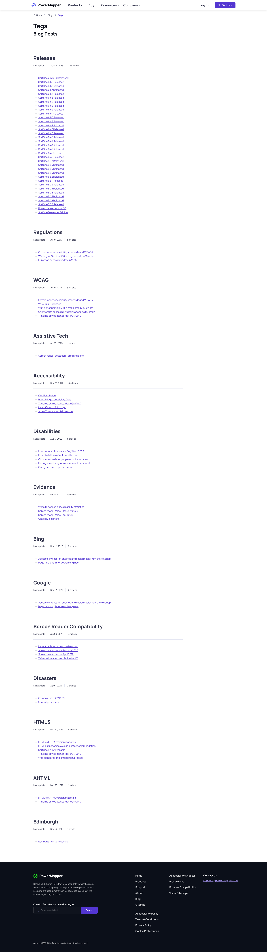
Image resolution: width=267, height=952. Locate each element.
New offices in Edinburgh (52, 407)
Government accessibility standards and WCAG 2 (65, 252)
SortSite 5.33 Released (51, 173)
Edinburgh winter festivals (53, 841)
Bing (38, 538)
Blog (50, 15)
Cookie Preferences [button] (147, 931)
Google (42, 582)
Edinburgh (45, 821)
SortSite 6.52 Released (51, 109)
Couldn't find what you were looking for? (54, 904)
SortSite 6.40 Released (51, 157)
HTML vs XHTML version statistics (57, 742)
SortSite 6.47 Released (51, 129)
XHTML (41, 777)
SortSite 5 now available (51, 750)
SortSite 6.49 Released (51, 121)
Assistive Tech (50, 335)
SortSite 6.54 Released (51, 101)
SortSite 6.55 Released (51, 97)
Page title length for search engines (58, 562)
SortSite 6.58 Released (51, 86)
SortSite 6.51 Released (50, 113)
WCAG (41, 280)
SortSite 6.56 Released (51, 94)
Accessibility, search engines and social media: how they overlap (74, 558)
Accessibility (49, 375)
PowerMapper (49, 5)
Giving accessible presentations (56, 467)
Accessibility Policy (146, 913)
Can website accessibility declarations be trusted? (66, 312)
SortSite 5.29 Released (51, 184)
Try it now (227, 5)
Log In (204, 5)
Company (130, 5)
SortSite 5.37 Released (51, 161)
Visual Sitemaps (178, 893)
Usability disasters (48, 518)
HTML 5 (42, 722)
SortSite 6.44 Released (51, 141)
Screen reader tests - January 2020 (58, 511)
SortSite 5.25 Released (51, 196)
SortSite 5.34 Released (51, 168)
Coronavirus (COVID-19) (52, 698)
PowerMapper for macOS (52, 208)
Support (140, 887)
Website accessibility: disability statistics (61, 507)
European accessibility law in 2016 (57, 260)
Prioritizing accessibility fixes (54, 399)
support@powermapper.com (220, 880)
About (139, 893)
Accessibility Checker (182, 875)
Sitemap (140, 904)
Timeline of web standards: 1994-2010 (59, 315)
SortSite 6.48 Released (51, 125)
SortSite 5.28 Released (51, 188)
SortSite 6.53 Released (51, 105)
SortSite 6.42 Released (51, 149)
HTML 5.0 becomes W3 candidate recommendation (67, 746)
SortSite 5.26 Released (51, 192)
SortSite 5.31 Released (50, 180)
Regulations (48, 232)
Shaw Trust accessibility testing (56, 411)
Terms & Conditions (147, 919)
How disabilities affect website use (57, 455)
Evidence (44, 487)
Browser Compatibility (182, 887)
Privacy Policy (143, 925)
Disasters (44, 678)
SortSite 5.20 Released (51, 204)
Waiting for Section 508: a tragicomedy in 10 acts (65, 256)
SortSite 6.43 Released (51, 145)
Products (75, 5)
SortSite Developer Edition (53, 212)
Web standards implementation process (60, 757)
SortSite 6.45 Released (51, 137)
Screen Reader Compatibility (68, 626)
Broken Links (176, 881)
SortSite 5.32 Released (51, 176)
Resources (109, 5)
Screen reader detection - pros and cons (61, 355)
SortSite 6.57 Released (51, 89)
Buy (91, 5)
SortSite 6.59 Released (51, 82)
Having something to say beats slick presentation (65, 463)
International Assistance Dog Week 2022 (61, 451)
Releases (44, 58)
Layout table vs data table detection (58, 646)
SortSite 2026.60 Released (53, 78)
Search (89, 910)
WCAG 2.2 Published (49, 304)
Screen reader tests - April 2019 (56, 515)
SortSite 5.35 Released (51, 164)
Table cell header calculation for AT (58, 658)
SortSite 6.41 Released (50, 153)
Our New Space (47, 395)
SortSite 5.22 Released (51, 200)
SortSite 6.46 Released (51, 133)
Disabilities (47, 431)
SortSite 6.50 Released (51, 117)
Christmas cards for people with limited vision (63, 459)
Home (39, 15)
